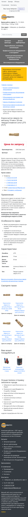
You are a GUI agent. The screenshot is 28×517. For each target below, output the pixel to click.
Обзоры (16, 1)
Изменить (21, 9)
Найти (24, 34)
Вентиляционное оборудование (13, 460)
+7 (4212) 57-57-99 (14, 11)
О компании (5, 5)
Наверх (3, 512)
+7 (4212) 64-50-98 (11, 180)
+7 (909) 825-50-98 (11, 183)
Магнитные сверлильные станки (7, 369)
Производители (8, 469)
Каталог (4, 1)
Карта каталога (5, 463)
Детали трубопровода (10, 444)
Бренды (10, 1)
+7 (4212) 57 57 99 (9, 485)
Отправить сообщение (14, 190)
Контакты (14, 5)
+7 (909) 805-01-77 (11, 185)
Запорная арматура (10, 442)
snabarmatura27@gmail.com (16, 188)
